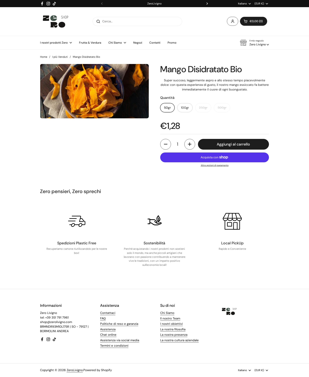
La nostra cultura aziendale (179, 340)
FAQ (103, 318)
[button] (253, 21)
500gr (222, 108)
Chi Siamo (167, 313)
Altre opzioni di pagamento (215, 165)
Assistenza (108, 329)
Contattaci (107, 313)
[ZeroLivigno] (55, 21)
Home (43, 57)
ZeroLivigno (75, 370)
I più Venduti (60, 57)
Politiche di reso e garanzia (119, 324)
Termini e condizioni (114, 346)
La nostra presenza (173, 335)
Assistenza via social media (119, 340)
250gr (203, 108)
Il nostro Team (170, 318)
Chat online (108, 335)
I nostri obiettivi (171, 324)
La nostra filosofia (172, 329)
